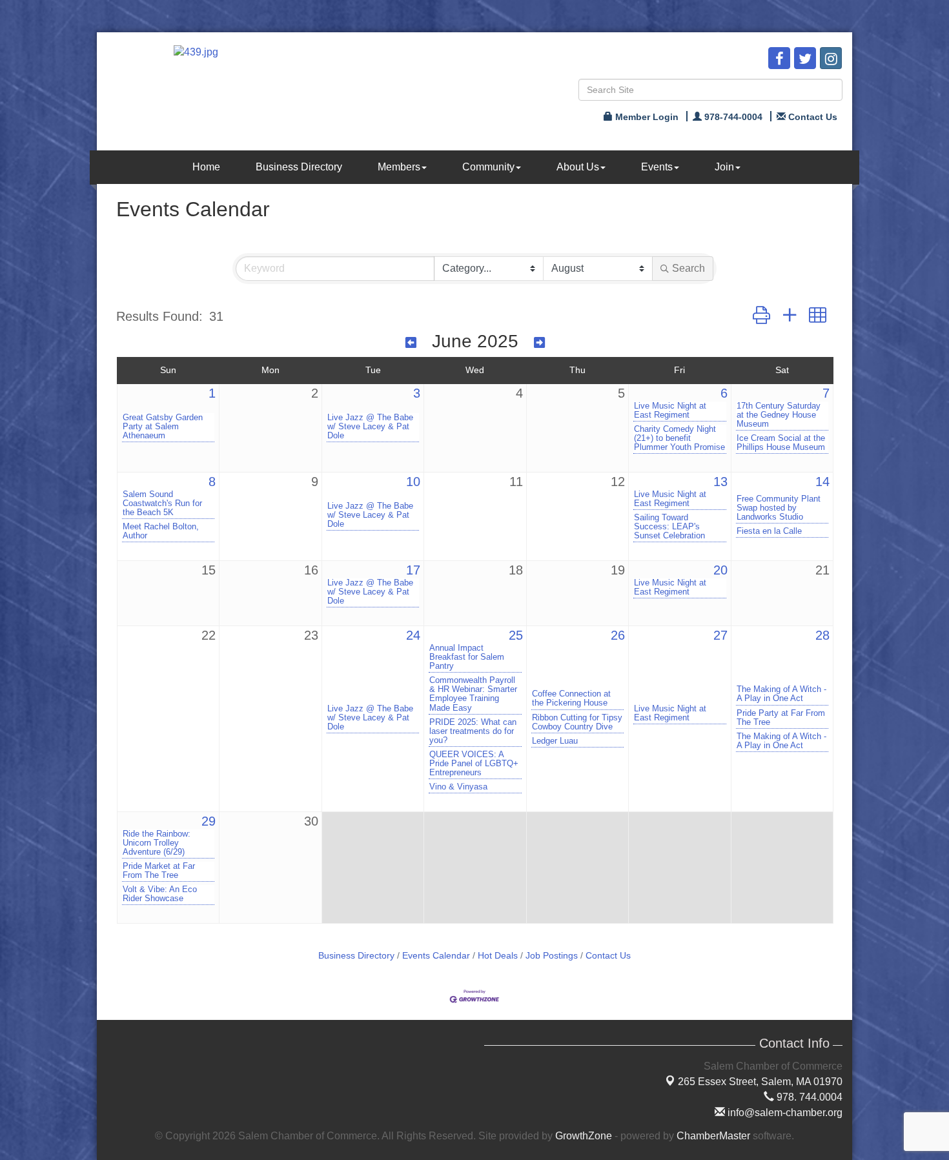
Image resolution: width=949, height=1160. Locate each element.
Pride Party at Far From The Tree (781, 718)
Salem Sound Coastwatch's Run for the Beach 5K (162, 503)
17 (413, 570)
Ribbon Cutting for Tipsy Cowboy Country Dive (577, 722)
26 (618, 635)
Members (399, 166)
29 (208, 821)
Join (724, 166)
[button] (761, 316)
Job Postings (552, 956)
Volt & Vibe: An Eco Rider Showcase (160, 894)
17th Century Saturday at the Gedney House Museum (779, 415)
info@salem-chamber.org (783, 1112)
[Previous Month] (411, 343)
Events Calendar (436, 956)
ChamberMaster (713, 1135)
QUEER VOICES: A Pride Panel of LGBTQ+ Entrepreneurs (473, 763)
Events (657, 166)
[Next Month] (539, 343)
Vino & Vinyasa (458, 786)
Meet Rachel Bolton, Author (161, 531)
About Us (577, 166)
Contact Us (608, 956)
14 (822, 481)
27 (720, 635)
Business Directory (299, 166)
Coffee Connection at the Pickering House (571, 698)
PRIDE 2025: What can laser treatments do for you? (472, 731)
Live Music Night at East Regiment (670, 411)
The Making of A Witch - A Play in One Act (781, 694)
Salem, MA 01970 (760, 1081)
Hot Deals (498, 956)
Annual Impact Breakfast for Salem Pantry (466, 657)
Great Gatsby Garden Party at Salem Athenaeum (163, 426)
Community (488, 166)
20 (720, 570)
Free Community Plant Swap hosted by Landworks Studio (779, 508)
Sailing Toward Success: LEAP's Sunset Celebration (669, 526)
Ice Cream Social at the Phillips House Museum (781, 443)
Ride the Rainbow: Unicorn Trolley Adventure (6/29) (156, 843)
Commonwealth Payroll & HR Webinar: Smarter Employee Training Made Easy (473, 694)
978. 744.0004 (808, 1097)
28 (822, 635)
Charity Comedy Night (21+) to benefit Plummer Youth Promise (679, 438)
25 (516, 635)
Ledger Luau (555, 741)
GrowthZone (583, 1135)
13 (720, 481)
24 (413, 635)
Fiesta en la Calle (769, 531)
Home (206, 166)
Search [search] (688, 268)
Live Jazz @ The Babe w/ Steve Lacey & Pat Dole (370, 426)
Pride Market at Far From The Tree (159, 871)
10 (413, 481)
